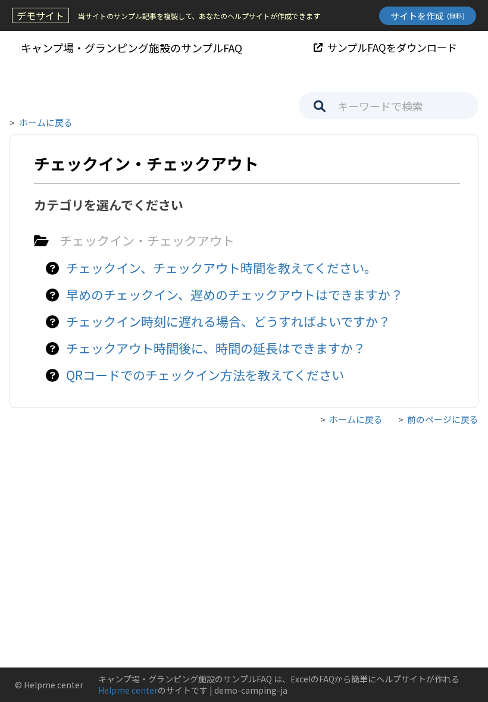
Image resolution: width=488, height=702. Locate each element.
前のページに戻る (442, 419)
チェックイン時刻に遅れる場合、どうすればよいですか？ (228, 321)
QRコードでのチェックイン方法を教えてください (205, 375)
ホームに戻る (46, 122)
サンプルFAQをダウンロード (392, 47)
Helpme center (128, 690)
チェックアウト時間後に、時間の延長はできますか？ (215, 348)
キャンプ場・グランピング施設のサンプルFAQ (131, 47)
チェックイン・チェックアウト (147, 240)
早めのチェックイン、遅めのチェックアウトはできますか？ (234, 294)
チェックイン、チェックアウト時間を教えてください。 (221, 268)
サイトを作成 (427, 16)
